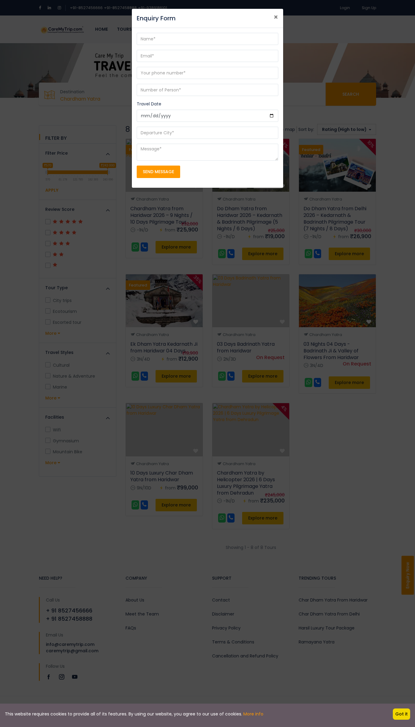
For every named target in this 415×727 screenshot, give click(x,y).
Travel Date (149, 104)
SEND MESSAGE (158, 172)
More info (253, 714)
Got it (401, 714)
